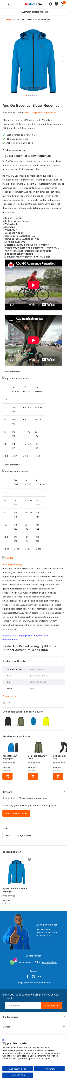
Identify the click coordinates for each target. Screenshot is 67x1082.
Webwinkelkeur (49, 962)
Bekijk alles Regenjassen (43, 112)
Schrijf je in (51, 1005)
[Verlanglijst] (56, 4)
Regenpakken (9, 635)
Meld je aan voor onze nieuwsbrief (33, 982)
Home (16, 19)
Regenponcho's (10, 639)
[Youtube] (39, 977)
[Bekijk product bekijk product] (7, 776)
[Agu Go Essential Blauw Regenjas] (16, 872)
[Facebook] (27, 977)
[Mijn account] (50, 4)
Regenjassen (25, 635)
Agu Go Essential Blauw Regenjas (14, 890)
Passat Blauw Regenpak (9, 757)
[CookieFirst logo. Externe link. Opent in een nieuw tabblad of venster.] (3, 1040)
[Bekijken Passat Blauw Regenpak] (13, 747)
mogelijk (20, 142)
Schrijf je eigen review (16, 813)
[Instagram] (33, 977)
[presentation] (3, 60)
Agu (27, 112)
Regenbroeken (41, 635)
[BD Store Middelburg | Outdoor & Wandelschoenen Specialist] (33, 4)
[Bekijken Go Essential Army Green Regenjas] (38, 747)
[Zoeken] (9, 4)
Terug (8, 19)
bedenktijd (17, 139)
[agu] (8, 557)
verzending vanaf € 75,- (22, 134)
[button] (26, 95)
